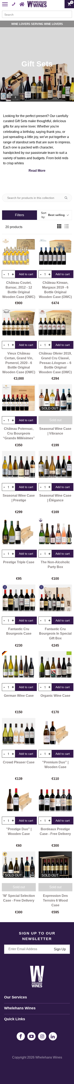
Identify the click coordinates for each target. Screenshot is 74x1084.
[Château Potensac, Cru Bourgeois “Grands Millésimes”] (18, 397)
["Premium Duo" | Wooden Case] (55, 731)
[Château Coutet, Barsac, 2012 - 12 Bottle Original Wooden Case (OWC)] (18, 251)
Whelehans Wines (48, 1057)
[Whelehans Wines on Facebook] (21, 1036)
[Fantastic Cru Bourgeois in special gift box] (55, 597)
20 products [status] (13, 227)
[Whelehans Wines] (37, 4)
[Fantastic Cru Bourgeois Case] (18, 597)
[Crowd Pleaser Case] (18, 731)
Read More (37, 170)
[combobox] (37, 14)
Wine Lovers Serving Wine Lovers (37, 24)
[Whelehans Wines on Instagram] (42, 1036)
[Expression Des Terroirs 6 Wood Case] (55, 864)
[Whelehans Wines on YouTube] (31, 1036)
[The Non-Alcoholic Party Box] (55, 531)
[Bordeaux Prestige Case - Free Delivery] (55, 798)
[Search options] (67, 198)
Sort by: (53, 215)
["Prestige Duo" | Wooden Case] (18, 798)
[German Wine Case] (18, 664)
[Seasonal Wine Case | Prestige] (18, 464)
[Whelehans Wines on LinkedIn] (53, 1036)
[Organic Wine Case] (55, 664)
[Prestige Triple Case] (18, 531)
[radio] (59, 227)
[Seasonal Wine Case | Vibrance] (55, 397)
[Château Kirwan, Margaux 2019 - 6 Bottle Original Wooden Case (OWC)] (55, 251)
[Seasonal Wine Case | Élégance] (55, 464)
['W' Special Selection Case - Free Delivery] (18, 864)
